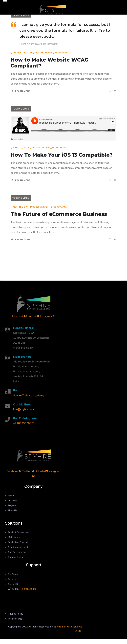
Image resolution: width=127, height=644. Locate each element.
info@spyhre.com (23, 409)
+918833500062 (28, 589)
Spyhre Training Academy (28, 395)
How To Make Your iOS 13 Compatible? (61, 155)
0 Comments (63, 52)
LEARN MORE (22, 91)
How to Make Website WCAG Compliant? (49, 63)
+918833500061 (24, 423)
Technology (20, 15)
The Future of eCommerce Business (59, 214)
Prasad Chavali (43, 52)
